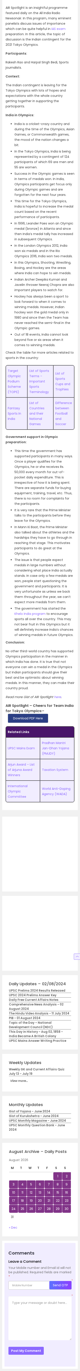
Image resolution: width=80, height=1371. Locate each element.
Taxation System (55, 770)
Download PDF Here (28, 718)
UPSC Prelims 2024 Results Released (37, 991)
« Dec (13, 1227)
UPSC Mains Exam (21, 748)
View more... (19, 1081)
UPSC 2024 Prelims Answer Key (32, 995)
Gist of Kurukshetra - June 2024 (34, 1116)
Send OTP (60, 1285)
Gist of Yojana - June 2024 (29, 1111)
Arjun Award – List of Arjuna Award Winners (21, 769)
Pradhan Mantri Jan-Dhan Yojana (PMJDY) (55, 748)
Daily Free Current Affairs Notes (33, 1000)
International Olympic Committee (18, 791)
